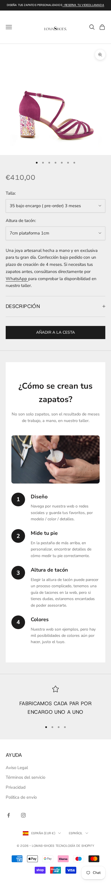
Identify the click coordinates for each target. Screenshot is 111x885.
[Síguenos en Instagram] (23, 815)
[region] (55, 701)
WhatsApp (17, 279)
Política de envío (21, 797)
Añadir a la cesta (55, 332)
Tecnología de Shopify (75, 846)
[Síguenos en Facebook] (8, 815)
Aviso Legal (17, 767)
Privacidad (16, 787)
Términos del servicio (25, 777)
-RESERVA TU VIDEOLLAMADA (83, 5)
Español (76, 833)
